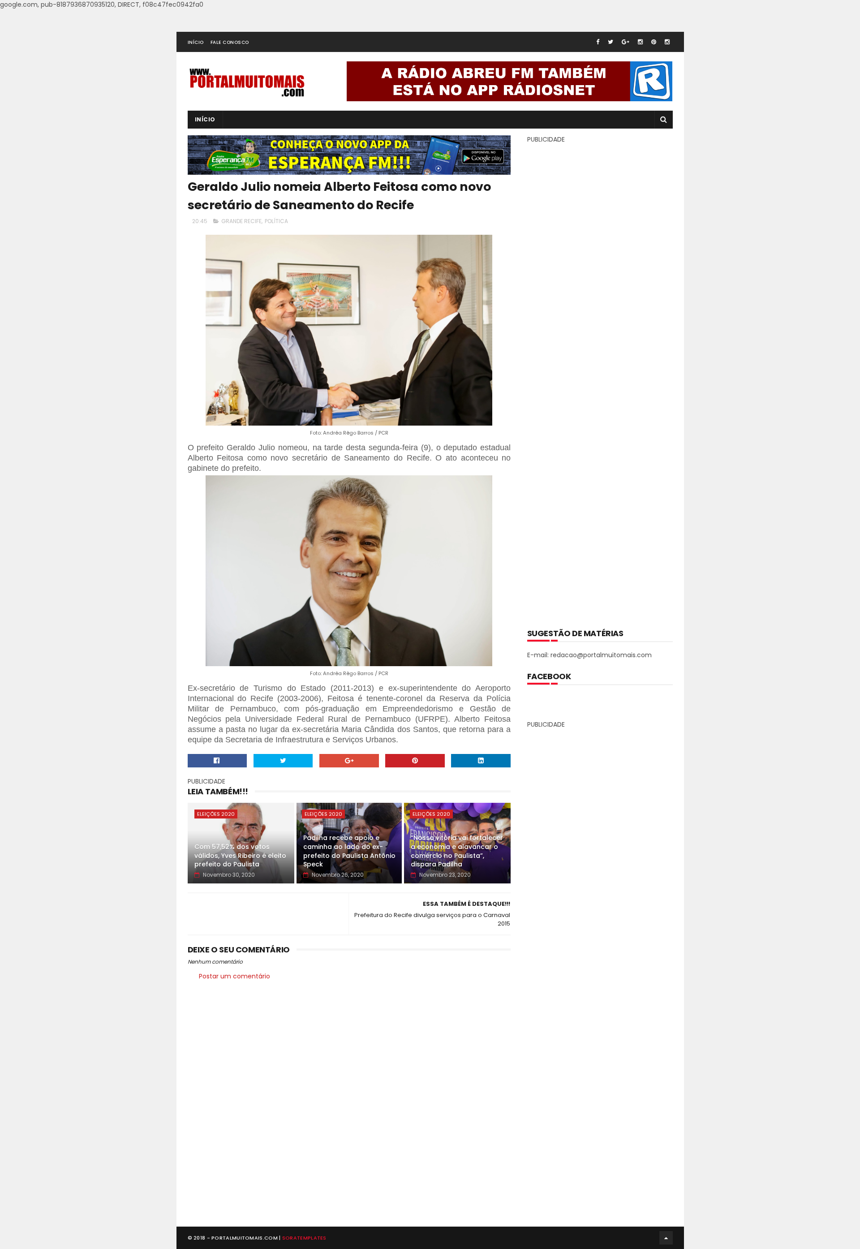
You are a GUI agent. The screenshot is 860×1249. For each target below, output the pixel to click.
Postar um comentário (234, 976)
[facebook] (597, 42)
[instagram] (640, 42)
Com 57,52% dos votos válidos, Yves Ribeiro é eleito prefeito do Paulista (240, 855)
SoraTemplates (304, 1237)
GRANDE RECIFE (241, 221)
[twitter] (610, 42)
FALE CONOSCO (230, 42)
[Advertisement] (600, 379)
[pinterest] (653, 42)
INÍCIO (196, 42)
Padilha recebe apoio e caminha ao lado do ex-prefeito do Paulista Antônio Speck (349, 851)
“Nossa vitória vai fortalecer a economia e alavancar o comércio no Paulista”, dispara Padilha (457, 851)
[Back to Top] (666, 1238)
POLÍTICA (276, 221)
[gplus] (625, 42)
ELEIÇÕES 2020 (216, 814)
